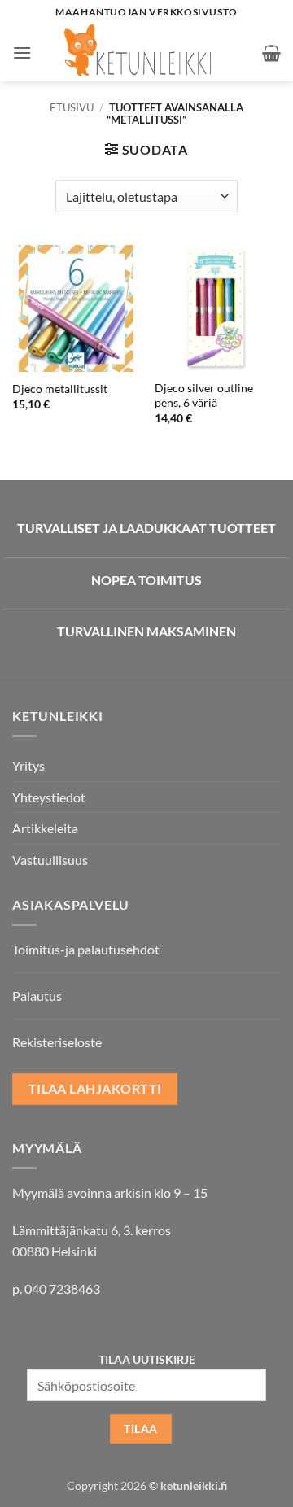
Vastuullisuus (50, 859)
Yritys (28, 765)
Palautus (37, 995)
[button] (22, 52)
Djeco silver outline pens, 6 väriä (204, 395)
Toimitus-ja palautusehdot (86, 949)
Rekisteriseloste (57, 1042)
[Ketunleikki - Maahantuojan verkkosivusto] (147, 52)
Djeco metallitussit (59, 388)
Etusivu (72, 107)
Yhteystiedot (48, 797)
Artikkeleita (45, 828)
